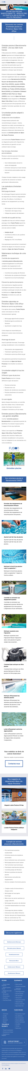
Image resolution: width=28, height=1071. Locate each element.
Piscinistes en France (8, 1032)
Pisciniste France (22, 1063)
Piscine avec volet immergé (7, 991)
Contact (17, 1026)
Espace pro (18, 1028)
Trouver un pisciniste (8, 1030)
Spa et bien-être (19, 1006)
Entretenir (5, 1020)
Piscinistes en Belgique (5, 1034)
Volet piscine (18, 997)
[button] (25, 2)
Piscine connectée (19, 1003)
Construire (5, 1014)
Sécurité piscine (19, 993)
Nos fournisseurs (19, 1018)
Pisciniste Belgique (5, 1065)
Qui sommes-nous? (20, 1014)
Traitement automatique (17, 989)
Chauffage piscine (19, 991)
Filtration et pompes (20, 986)
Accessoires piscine (20, 999)
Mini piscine (6, 994)
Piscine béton (6, 996)
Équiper (5, 1022)
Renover (5, 1018)
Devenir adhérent (19, 1020)
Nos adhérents (19, 1016)
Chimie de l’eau (19, 1001)
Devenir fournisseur (20, 1022)
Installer (5, 1016)
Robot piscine (18, 984)
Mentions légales (14, 1063)
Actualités (17, 1024)
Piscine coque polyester (6, 985)
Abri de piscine (19, 995)
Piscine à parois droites (6, 988)
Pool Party (5, 998)
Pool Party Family (7, 1000)
